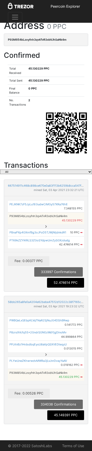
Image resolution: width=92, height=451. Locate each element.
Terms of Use (73, 446)
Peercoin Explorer (65, 6)
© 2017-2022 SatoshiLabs (30, 446)
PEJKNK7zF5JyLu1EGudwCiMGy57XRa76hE (38, 204)
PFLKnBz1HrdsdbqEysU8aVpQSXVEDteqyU (38, 344)
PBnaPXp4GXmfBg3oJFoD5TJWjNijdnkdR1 (37, 232)
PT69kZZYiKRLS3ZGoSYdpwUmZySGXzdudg (39, 240)
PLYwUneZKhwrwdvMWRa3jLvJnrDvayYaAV (38, 361)
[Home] (20, 6)
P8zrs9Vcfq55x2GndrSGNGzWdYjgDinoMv (37, 332)
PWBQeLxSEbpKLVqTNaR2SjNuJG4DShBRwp (39, 320)
